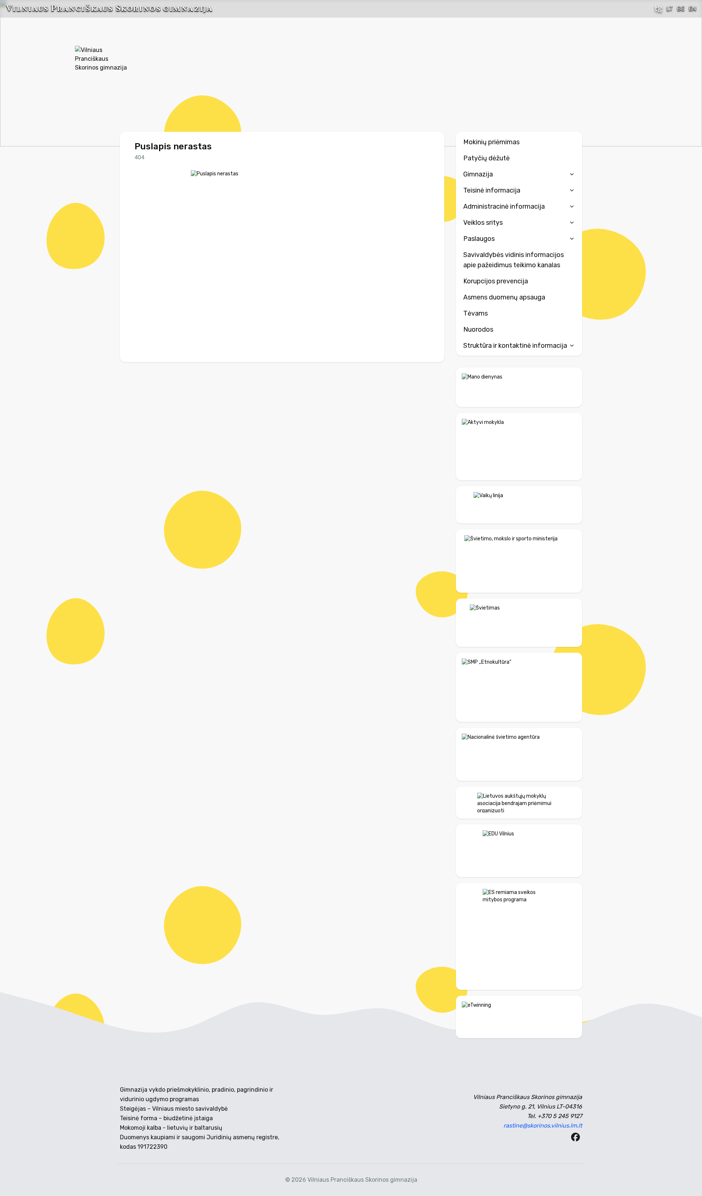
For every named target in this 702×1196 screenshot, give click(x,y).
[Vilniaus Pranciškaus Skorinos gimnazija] (102, 73)
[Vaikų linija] (519, 505)
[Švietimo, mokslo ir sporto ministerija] (519, 561)
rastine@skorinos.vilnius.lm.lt (542, 1125)
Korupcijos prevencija (495, 281)
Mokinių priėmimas (491, 142)
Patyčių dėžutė (486, 158)
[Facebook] (575, 1137)
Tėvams (475, 313)
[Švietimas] (519, 623)
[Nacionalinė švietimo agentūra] (519, 754)
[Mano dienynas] (519, 387)
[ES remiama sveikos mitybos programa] (519, 936)
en (692, 8)
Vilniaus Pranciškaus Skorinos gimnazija (109, 9)
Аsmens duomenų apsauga (504, 297)
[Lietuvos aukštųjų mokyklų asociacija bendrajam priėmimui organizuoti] (519, 802)
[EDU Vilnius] (519, 850)
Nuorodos (478, 329)
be (680, 8)
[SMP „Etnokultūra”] (519, 687)
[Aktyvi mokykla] (519, 447)
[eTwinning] (519, 1017)
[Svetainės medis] (658, 8)
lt (670, 8)
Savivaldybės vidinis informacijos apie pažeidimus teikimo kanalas (513, 260)
